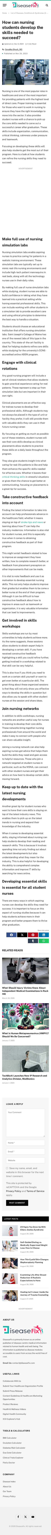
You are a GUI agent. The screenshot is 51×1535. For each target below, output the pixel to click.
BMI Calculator (9, 1438)
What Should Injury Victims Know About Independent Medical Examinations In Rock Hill (25, 991)
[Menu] (5, 5)
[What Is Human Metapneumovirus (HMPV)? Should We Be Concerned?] (25, 1016)
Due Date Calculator (12, 1453)
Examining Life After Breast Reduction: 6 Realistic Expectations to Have (33, 1278)
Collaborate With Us (12, 1381)
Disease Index (9, 1481)
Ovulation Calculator (12, 1443)
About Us (7, 1486)
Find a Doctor (9, 1462)
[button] (11, 934)
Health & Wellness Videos (14, 1409)
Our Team (7, 1491)
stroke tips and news (32, 522)
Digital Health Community (14, 1414)
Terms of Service (35, 1191)
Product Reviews (10, 1404)
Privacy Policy (13, 1191)
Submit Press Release (13, 1391)
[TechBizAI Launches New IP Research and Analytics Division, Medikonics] (25, 1059)
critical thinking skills (13, 476)
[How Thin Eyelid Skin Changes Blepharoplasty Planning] (10, 1263)
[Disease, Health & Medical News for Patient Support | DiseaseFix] (25, 5)
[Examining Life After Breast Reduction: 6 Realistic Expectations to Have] (10, 1278)
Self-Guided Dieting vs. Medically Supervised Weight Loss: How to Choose (33, 1245)
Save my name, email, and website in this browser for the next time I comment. (25, 1172)
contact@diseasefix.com (23, 1363)
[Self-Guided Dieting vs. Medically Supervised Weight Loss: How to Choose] (10, 1246)
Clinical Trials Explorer (13, 1458)
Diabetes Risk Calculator (14, 1448)
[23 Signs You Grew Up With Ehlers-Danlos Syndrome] (10, 1230)
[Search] (46, 5)
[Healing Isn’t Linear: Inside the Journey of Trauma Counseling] (10, 1295)
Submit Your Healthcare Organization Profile (23, 1386)
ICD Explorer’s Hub (11, 1419)
